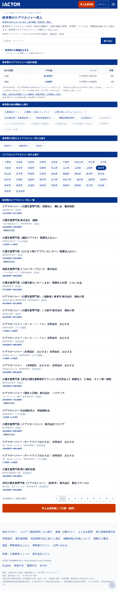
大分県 (103, 161)
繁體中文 (32, 565)
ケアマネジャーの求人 (24, 13)
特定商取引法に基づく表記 (45, 538)
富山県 (54, 167)
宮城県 (31, 167)
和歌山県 (79, 161)
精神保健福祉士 (45, 117)
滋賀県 (31, 179)
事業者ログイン (41, 545)
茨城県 (31, 185)
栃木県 (7, 179)
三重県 (7, 161)
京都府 (19, 161)
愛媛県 (66, 173)
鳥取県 (7, 191)
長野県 (54, 185)
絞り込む (108, 40)
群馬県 (19, 185)
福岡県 (91, 179)
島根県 (31, 173)
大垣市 (61, 34)
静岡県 (78, 185)
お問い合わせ (60, 545)
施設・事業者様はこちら (16, 545)
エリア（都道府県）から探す (36, 531)
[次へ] (113, 498)
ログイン (102, 4)
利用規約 (7, 538)
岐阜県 (101, 167)
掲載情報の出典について (76, 538)
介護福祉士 (11, 111)
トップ (5, 13)
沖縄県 (19, 179)
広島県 (42, 173)
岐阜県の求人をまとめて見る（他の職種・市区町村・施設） (27, 22)
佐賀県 (31, 161)
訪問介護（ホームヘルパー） (71, 111)
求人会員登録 (86, 4)
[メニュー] (113, 4)
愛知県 (78, 173)
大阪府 (7, 167)
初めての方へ (9, 531)
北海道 (54, 161)
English (6, 565)
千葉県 (66, 161)
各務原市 (53, 34)
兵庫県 (42, 161)
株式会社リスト (41, 554)
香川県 (89, 185)
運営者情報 (21, 538)
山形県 (78, 167)
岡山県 (7, 173)
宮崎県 (42, 167)
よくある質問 (85, 531)
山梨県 (89, 167)
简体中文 (19, 565)
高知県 (101, 185)
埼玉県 (91, 161)
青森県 (66, 185)
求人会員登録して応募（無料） (59, 508)
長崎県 (42, 185)
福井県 (80, 179)
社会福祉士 (87, 117)
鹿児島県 (20, 191)
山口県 (66, 167)
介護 (12, 13)
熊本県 (42, 179)
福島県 (103, 179)
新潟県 (89, 173)
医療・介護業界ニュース (16, 554)
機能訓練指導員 (67, 117)
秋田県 (7, 185)
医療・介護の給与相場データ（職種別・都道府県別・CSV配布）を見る (31, 94)
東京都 (101, 173)
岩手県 (19, 173)
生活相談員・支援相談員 (17, 117)
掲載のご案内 (100, 538)
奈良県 (19, 167)
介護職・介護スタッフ (37, 111)
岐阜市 (45, 34)
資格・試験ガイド (65, 531)
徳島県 (54, 173)
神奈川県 (67, 179)
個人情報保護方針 (106, 531)
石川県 (54, 179)
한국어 (43, 565)
